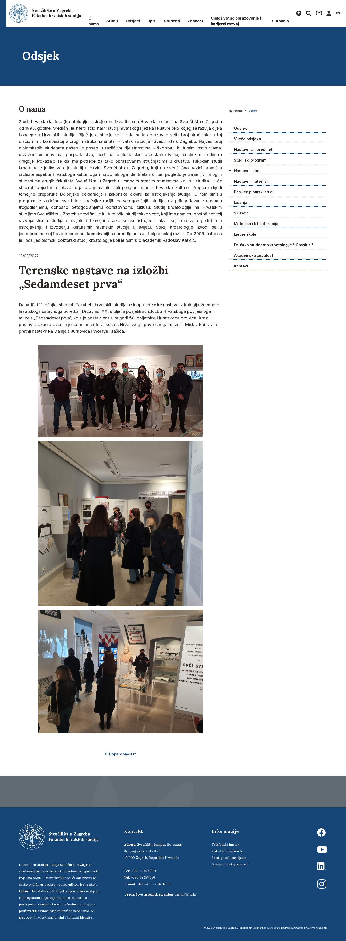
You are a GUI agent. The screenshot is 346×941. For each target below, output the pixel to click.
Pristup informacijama (229, 858)
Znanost (195, 21)
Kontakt (241, 266)
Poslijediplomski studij (254, 192)
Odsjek (253, 110)
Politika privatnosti (227, 851)
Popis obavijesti (122, 754)
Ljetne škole (245, 234)
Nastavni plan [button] (246, 170)
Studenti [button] (172, 21)
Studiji (112, 21)
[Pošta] (319, 13)
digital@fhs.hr (185, 894)
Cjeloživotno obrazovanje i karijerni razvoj (236, 21)
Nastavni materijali (251, 181)
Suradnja (280, 21)
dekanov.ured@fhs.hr (154, 884)
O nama (94, 21)
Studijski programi (250, 160)
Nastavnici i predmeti (253, 149)
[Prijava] (328, 13)
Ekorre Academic (317, 927)
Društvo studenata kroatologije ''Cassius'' (273, 244)
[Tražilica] (308, 13)
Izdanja (240, 202)
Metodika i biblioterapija (256, 223)
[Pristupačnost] (298, 13)
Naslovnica (236, 110)
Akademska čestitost (253, 255)
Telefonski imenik (225, 844)
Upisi (151, 21)
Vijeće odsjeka (247, 139)
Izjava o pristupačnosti (230, 864)
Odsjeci (133, 21)
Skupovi (241, 213)
